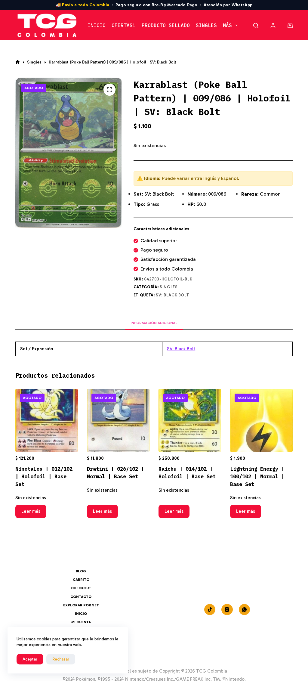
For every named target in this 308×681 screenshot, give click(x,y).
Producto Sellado (166, 25)
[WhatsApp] (244, 609)
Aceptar (30, 659)
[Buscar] (255, 25)
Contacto (80, 597)
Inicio (97, 25)
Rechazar (60, 659)
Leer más (30, 511)
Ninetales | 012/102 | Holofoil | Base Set (43, 477)
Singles (206, 25)
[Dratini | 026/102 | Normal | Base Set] (118, 420)
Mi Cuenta (81, 622)
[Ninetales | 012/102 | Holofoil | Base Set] (46, 420)
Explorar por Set (81, 605)
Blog (81, 571)
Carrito (81, 579)
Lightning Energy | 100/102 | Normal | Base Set (257, 477)
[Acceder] (273, 25)
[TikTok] (210, 609)
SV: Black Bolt (172, 295)
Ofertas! (124, 25)
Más (227, 25)
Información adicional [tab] (154, 323)
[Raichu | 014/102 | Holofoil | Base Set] (190, 420)
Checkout (81, 588)
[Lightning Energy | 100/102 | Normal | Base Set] (261, 420)
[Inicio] (17, 62)
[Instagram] (227, 609)
